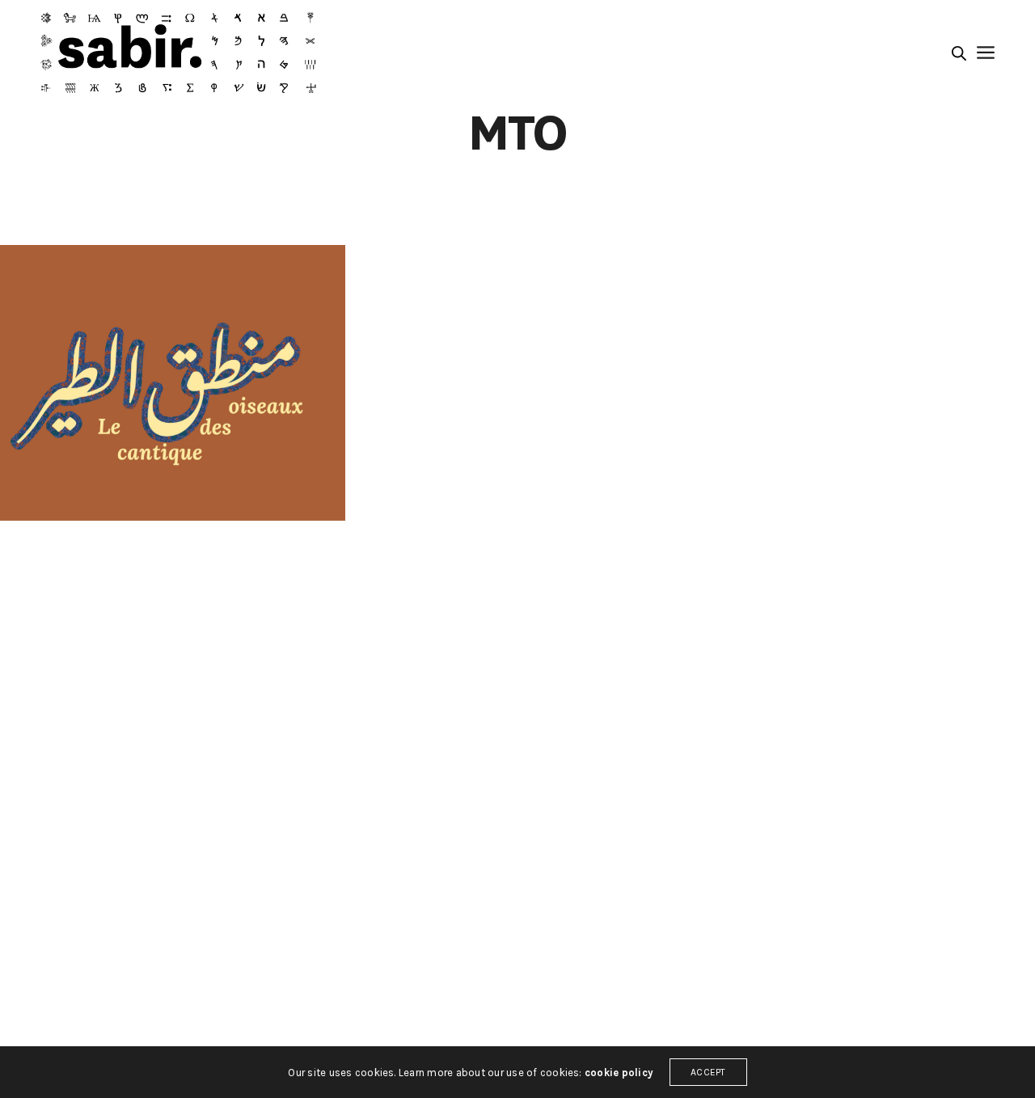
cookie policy (619, 1072)
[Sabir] (178, 52)
